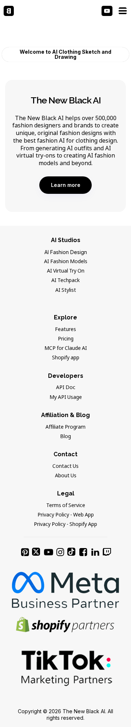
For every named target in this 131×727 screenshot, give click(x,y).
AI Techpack (65, 280)
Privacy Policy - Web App (65, 515)
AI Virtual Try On (65, 271)
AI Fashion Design (65, 252)
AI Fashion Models (65, 261)
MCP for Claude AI (65, 348)
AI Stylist (65, 290)
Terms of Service (65, 505)
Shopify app (65, 358)
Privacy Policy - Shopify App (65, 524)
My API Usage (65, 397)
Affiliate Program (65, 427)
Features (65, 329)
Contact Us (65, 466)
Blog (65, 436)
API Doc (65, 387)
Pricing (66, 339)
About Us (65, 476)
